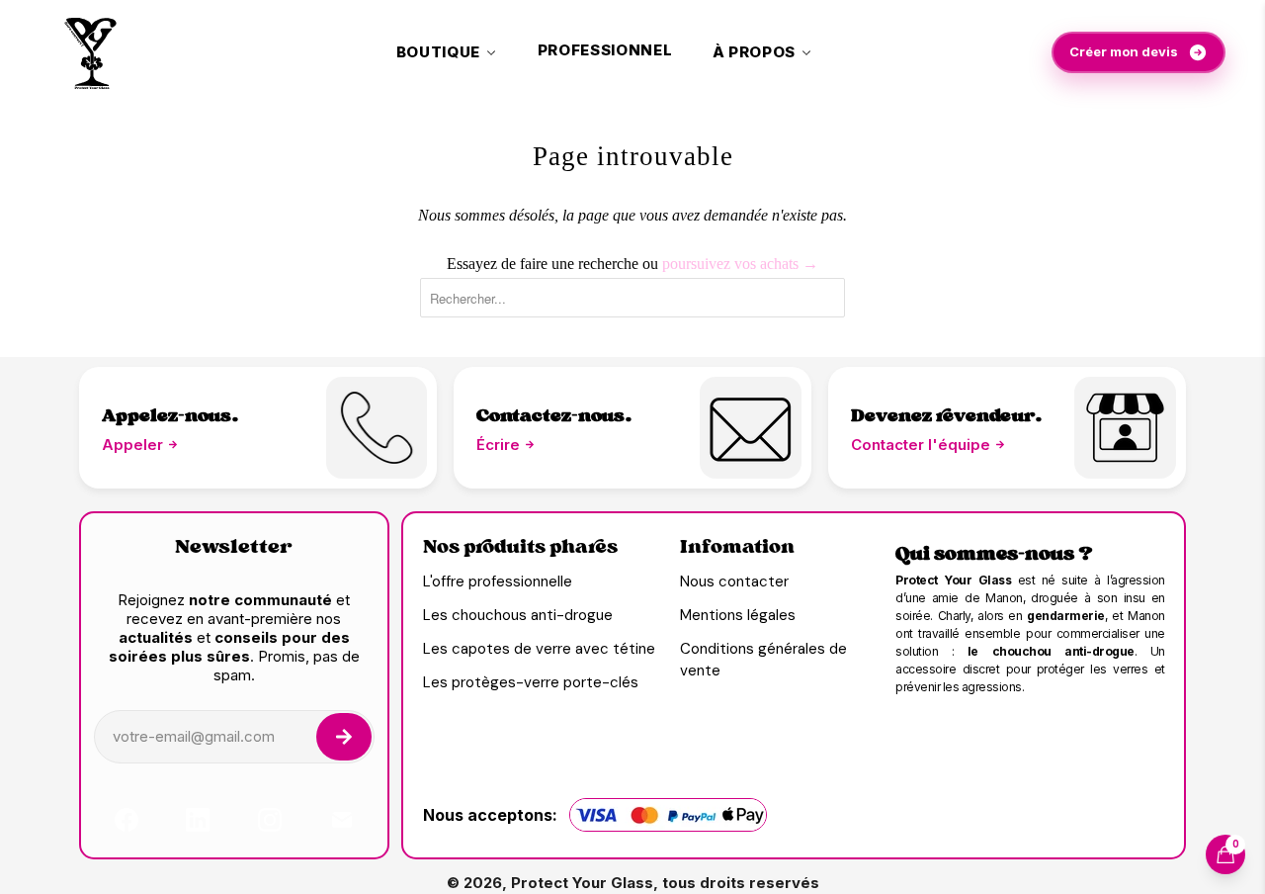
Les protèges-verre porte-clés (530, 682)
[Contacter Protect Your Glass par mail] (1125, 428)
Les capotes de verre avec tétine (539, 649)
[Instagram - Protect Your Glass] (270, 820)
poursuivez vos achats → (740, 263)
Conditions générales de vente (763, 659)
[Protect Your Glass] (91, 52)
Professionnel (605, 50)
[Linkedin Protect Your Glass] (198, 820)
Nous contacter (734, 581)
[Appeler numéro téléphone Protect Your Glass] (377, 428)
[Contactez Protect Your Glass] (342, 820)
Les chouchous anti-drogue (518, 615)
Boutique (438, 52)
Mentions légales (738, 615)
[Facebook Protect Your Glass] (126, 820)
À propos (754, 52)
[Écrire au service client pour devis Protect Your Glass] (750, 428)
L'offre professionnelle (497, 581)
